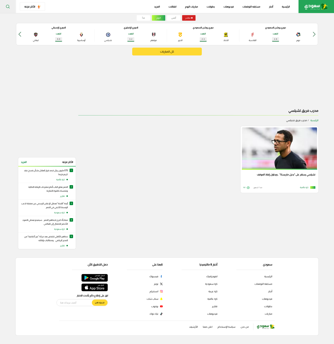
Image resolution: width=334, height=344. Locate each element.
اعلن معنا (207, 326)
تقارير (214, 306)
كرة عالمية (212, 298)
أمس (173, 18)
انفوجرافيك (211, 276)
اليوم (159, 18)
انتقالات (172, 6)
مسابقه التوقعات (251, 6)
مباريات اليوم (191, 6)
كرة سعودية (211, 283)
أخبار (271, 6)
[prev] (314, 34)
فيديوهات (229, 6)
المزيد (24, 162)
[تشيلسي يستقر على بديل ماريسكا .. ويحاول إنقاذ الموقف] (278, 159)
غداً (143, 18)
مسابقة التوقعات (263, 283)
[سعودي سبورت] (316, 6)
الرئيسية (286, 6)
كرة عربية (212, 291)
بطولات (211, 6)
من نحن (245, 326)
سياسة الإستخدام (226, 326)
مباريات (268, 313)
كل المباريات (167, 51)
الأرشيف (193, 326)
